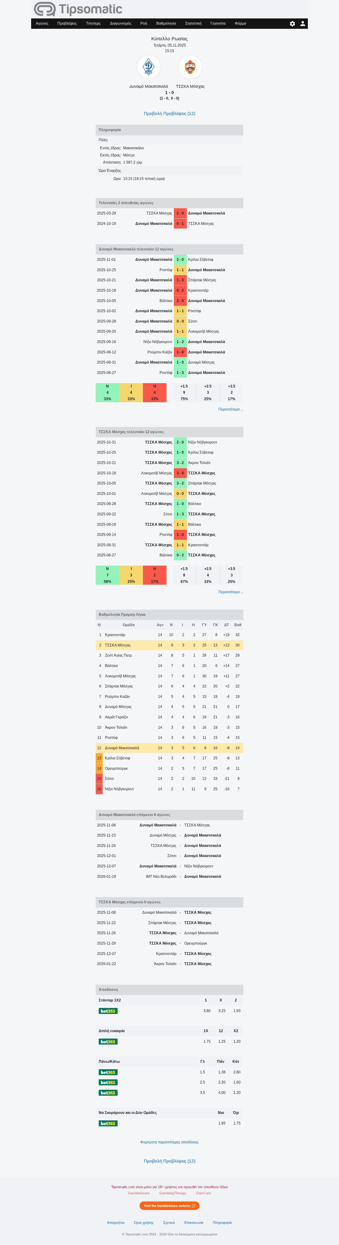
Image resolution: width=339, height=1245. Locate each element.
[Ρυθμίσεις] (292, 23)
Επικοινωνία (193, 1222)
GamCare (203, 1193)
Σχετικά (169, 1222)
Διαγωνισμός (120, 23)
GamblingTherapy (172, 1193)
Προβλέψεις (67, 23)
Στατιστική (193, 23)
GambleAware (139, 1193)
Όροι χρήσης (144, 1222)
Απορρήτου (116, 1222)
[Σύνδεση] (302, 23)
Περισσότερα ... (230, 409)
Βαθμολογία (166, 23)
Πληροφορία (222, 1222)
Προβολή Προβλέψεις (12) (169, 113)
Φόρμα (240, 23)
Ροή (143, 23)
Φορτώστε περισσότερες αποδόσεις (169, 1142)
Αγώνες (42, 23)
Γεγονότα (218, 23)
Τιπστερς (93, 23)
